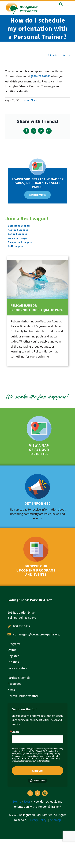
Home (17, 801)
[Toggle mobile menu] (68, 4)
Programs (14, 644)
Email (15, 731)
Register (13, 656)
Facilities (13, 662)
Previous (54, 55)
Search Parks (37, 195)
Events (12, 650)
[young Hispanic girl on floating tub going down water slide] (37, 261)
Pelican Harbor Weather (23, 696)
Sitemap (55, 820)
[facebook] (30, 793)
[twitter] (37, 793)
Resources (14, 684)
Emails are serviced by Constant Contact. (33, 761)
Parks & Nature (17, 668)
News (11, 690)
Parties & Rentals (19, 678)
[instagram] (45, 793)
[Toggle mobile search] (61, 4)
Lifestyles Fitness (29, 100)
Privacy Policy (37, 820)
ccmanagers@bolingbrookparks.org (36, 634)
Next (65, 55)
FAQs (27, 801)
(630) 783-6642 (40, 76)
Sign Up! (37, 770)
